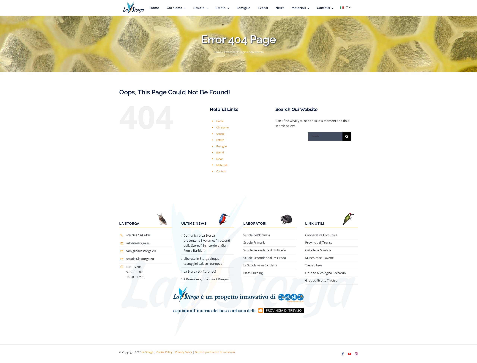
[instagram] (356, 353)
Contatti (221, 171)
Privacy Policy (183, 352)
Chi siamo (222, 127)
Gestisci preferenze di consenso (215, 352)
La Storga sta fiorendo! (200, 271)
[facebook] (342, 353)
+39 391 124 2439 (138, 235)
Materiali (222, 165)
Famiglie (221, 146)
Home (217, 52)
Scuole (220, 134)
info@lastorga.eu (138, 243)
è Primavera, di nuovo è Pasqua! (206, 279)
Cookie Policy (164, 352)
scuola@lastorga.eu (140, 259)
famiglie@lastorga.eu (141, 251)
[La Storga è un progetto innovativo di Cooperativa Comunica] (238, 288)
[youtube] (349, 353)
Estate (220, 140)
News (219, 159)
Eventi (220, 152)
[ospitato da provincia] (238, 304)
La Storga (147, 352)
